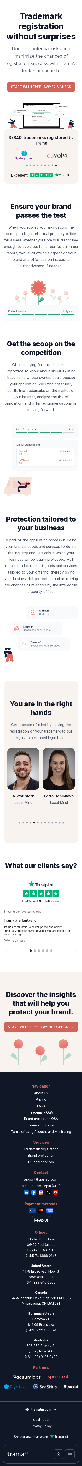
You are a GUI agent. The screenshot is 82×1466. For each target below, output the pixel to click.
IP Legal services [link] (41, 1162)
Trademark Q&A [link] (41, 1112)
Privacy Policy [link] (41, 1426)
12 (59, 823)
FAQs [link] (41, 1106)
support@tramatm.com (41, 1179)
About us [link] (41, 1093)
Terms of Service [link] (41, 1125)
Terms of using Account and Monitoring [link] (41, 1132)
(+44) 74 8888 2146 (41, 1256)
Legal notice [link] (41, 1419)
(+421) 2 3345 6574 (41, 1330)
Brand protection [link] (41, 1155)
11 (56, 823)
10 (52, 823)
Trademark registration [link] (41, 1149)
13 (63, 823)
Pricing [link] (41, 1099)
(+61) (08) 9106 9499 (41, 1357)
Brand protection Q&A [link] (41, 1119)
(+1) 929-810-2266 (41, 1282)
